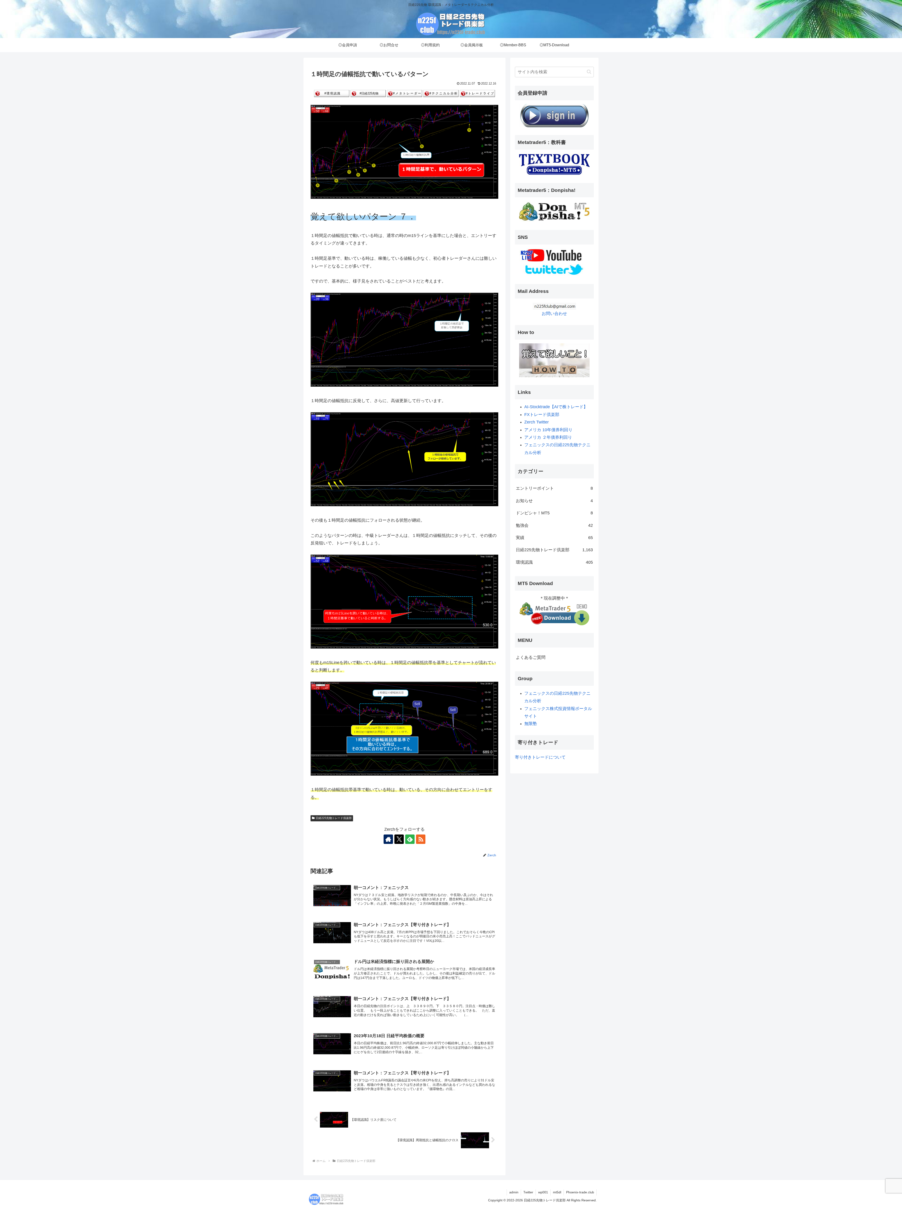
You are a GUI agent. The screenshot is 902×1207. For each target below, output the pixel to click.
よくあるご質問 (530, 657)
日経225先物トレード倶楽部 (334, 818)
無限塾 (530, 723)
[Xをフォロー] (399, 839)
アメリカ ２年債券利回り (548, 437)
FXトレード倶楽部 (541, 414)
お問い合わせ (554, 313)
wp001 (543, 1192)
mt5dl (557, 1192)
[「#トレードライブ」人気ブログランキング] (477, 93)
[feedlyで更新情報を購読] (410, 839)
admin (513, 1192)
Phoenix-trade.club (580, 1192)
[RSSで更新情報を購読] (420, 839)
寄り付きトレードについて (540, 757)
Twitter (528, 1192)
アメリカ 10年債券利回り (548, 429)
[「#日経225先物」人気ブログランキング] (368, 93)
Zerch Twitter (536, 422)
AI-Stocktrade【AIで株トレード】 (556, 406)
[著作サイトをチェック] (388, 839)
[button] (589, 71)
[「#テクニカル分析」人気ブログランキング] (441, 93)
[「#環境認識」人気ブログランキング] (331, 93)
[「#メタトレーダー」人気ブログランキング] (404, 93)
